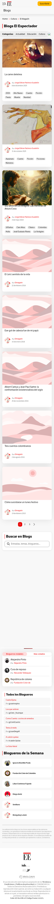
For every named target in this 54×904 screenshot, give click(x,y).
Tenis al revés (11, 728)
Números (9, 163)
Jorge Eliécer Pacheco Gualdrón (27, 83)
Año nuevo (18, 93)
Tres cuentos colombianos (18, 446)
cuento (29, 93)
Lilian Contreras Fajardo (22, 784)
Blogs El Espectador (20, 26)
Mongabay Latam (20, 815)
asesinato (10, 159)
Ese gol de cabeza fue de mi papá (21, 330)
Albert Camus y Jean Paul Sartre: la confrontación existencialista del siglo (24, 388)
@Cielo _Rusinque (16, 713)
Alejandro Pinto (18, 659)
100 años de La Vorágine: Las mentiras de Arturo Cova (25, 207)
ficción (39, 93)
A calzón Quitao (14, 741)
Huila (8, 231)
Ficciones (41, 159)
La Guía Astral (11, 746)
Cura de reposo (18, 669)
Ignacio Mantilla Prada (22, 763)
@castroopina (14, 704)
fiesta (8, 97)
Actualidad (20, 34)
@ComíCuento (14, 722)
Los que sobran (12, 709)
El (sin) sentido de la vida (17, 274)
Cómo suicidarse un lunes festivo (21, 502)
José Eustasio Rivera (22, 231)
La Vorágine (39, 231)
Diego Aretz (17, 794)
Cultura (14, 19)
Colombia (42, 227)
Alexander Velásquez (22, 673)
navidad (27, 97)
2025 (8, 93)
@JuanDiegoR (14, 731)
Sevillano (16, 804)
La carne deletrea (13, 74)
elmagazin (19, 283)
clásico (32, 227)
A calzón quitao (12, 737)
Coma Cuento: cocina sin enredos (20, 718)
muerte (17, 97)
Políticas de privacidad (25, 884)
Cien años (21, 227)
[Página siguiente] (34, 524)
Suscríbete (44, 3)
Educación (31, 34)
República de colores (21, 679)
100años (9, 227)
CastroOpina (11, 700)
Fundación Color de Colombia (22, 683)
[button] (50, 34)
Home (5, 19)
